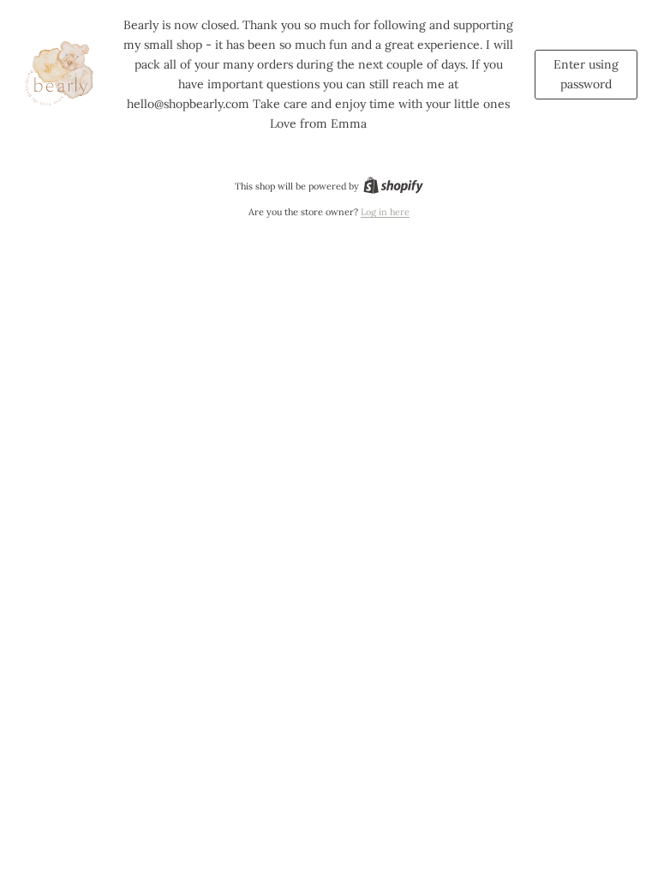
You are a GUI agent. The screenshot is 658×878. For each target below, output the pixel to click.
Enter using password (586, 74)
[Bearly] (62, 74)
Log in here (385, 212)
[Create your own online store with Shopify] (393, 186)
